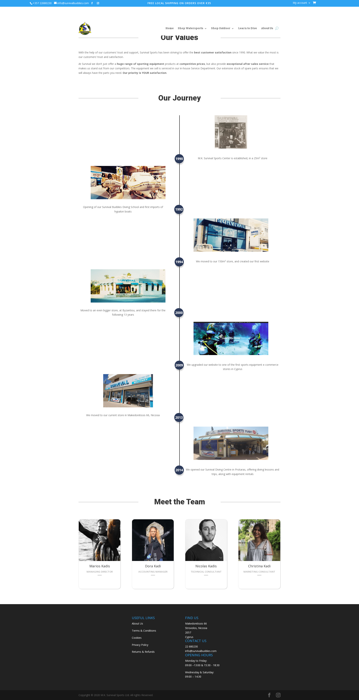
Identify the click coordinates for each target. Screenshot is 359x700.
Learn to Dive (247, 28)
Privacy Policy (140, 645)
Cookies (137, 637)
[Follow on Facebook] (92, 3)
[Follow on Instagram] (98, 3)
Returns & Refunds (143, 651)
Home (169, 28)
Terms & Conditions (144, 630)
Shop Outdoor (220, 28)
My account (300, 2)
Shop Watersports (190, 28)
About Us (267, 28)
